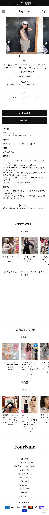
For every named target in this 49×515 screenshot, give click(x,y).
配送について (24, 477)
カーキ (24, 104)
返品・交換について (24, 474)
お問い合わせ (24, 481)
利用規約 (24, 459)
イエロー (24, 97)
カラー (24, 93)
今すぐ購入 (24, 120)
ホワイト (12, 97)
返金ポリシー (24, 488)
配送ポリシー (24, 485)
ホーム (24, 60)
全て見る (24, 231)
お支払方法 (24, 470)
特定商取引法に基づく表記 (24, 466)
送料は (13, 84)
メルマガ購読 (23, 503)
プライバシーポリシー (24, 462)
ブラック (36, 97)
